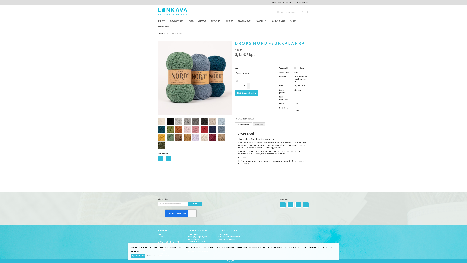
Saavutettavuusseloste (196, 241)
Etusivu (160, 33)
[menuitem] (162, 21)
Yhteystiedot (276, 2)
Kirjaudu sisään (288, 2)
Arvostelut (259, 124)
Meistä (160, 234)
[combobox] (290, 12)
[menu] (233, 24)
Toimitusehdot (193, 234)
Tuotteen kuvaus (244, 124)
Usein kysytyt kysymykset (197, 236)
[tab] (243, 124)
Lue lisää (156, 255)
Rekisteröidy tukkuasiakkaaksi (229, 236)
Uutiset (160, 236)
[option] (161, 121)
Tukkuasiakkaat (223, 234)
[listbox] (195, 133)
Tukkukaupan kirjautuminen (228, 239)
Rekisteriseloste (194, 239)
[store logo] (172, 11)
